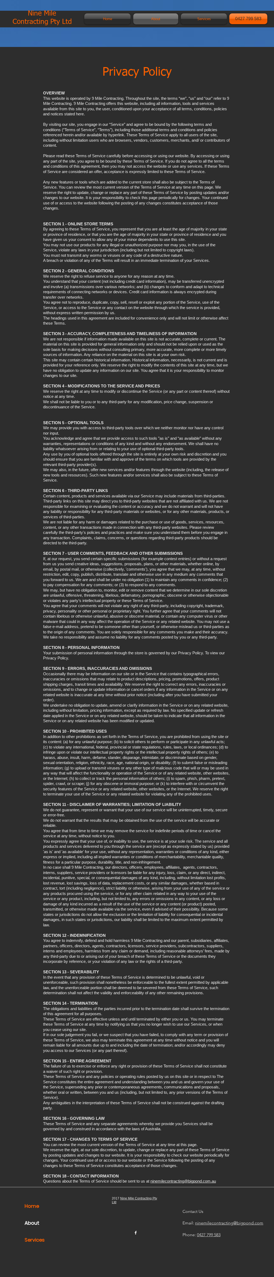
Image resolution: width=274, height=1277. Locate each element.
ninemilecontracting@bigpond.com (229, 1222)
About (32, 1223)
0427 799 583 (208, 1234)
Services (35, 1239)
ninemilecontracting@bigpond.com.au (183, 1181)
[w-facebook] (135, 1232)
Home (32, 1206)
